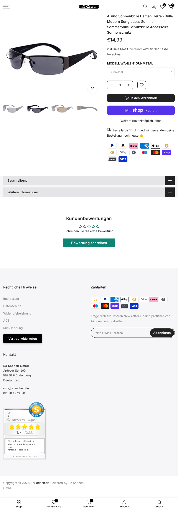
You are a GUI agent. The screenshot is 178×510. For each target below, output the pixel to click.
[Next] (93, 55)
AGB (6, 320)
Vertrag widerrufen (22, 338)
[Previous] (10, 55)
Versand (136, 49)
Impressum (11, 298)
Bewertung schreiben (89, 243)
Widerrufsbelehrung (17, 313)
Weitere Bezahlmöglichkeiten (141, 121)
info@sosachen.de (16, 388)
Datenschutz (12, 306)
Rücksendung (13, 328)
